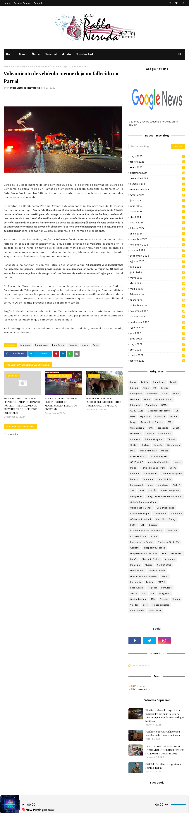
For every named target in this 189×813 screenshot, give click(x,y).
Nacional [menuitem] (51, 54)
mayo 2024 (157, 211)
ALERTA (176, 485)
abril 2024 (157, 217)
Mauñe (133, 559)
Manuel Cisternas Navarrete (23, 87)
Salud (165, 393)
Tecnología (162, 485)
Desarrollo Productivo (159, 410)
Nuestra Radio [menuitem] (85, 54)
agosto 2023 (157, 261)
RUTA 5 (161, 582)
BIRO (141, 490)
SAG (150, 428)
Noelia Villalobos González (143, 576)
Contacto (38, 3)
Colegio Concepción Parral (143, 502)
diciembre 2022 (157, 305)
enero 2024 (157, 233)
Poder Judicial (164, 479)
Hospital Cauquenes (154, 547)
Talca (150, 485)
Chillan (133, 445)
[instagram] (183, 3)
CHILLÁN (152, 490)
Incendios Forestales (158, 462)
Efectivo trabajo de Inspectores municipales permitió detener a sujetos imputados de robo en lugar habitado (164, 716)
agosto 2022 (157, 327)
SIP (152, 593)
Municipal (135, 565)
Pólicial (149, 582)
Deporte (150, 433)
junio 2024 (157, 206)
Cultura (145, 445)
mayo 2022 (157, 344)
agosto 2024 (157, 195)
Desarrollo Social (163, 399)
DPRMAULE (135, 433)
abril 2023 (157, 283)
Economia (159, 416)
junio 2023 (157, 272)
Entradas (139, 686)
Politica (173, 416)
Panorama (147, 479)
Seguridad (145, 416)
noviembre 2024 (157, 178)
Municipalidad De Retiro (153, 468)
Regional (152, 587)
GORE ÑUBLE (136, 462)
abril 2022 (157, 349)
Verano (176, 599)
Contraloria (176, 513)
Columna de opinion (172, 473)
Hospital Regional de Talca (143, 553)
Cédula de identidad (140, 519)
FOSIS (154, 536)
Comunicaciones (165, 508)
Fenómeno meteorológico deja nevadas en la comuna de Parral (162, 733)
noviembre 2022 (157, 311)
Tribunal (172, 439)
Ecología (158, 445)
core (145, 605)
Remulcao (166, 587)
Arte (132, 490)
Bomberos (25, 345)
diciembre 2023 (157, 239)
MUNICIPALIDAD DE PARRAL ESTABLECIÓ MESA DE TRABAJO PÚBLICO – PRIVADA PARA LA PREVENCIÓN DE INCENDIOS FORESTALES (22, 405)
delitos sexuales (160, 605)
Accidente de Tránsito (152, 422)
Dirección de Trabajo (165, 519)
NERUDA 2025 (164, 565)
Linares (177, 462)
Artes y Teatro (150, 473)
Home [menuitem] (10, 54)
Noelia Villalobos (157, 570)
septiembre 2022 (157, 322)
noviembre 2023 (157, 244)
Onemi (172, 468)
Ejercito (153, 525)
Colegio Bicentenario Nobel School (164, 496)
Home (7, 3)
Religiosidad (136, 485)
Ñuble (146, 388)
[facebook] (170, 3)
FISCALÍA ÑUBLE (138, 536)
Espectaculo (164, 433)
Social (176, 393)
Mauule (134, 479)
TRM (153, 599)
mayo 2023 (157, 277)
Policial (144, 382)
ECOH (133, 525)
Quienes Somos (21, 3)
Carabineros (41, 345)
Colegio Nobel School (141, 508)
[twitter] (176, 3)
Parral (25, 66)
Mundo (164, 450)
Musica (148, 565)
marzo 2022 (157, 355)
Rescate (134, 473)
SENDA (133, 593)
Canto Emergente (170, 490)
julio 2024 (157, 200)
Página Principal (12, 66)
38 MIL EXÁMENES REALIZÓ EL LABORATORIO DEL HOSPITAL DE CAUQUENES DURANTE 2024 (164, 750)
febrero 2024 (157, 228)
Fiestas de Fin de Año (169, 542)
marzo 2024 (157, 222)
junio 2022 (157, 338)
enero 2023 (157, 300)
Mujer (133, 468)
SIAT (144, 593)
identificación (137, 610)
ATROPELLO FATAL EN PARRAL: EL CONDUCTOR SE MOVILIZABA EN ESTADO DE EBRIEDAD (62, 404)
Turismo (164, 599)
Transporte (162, 428)
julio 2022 (157, 333)
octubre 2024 (157, 184)
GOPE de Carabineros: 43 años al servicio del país (163, 766)
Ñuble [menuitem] (36, 54)
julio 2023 (157, 266)
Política (165, 388)
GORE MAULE (136, 410)
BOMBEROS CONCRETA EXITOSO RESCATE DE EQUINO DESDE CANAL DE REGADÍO (103, 402)
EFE (143, 525)
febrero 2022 (157, 360)
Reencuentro (136, 587)
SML (170, 422)
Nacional (134, 399)
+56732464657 (140, 665)
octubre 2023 (157, 250)
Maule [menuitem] (23, 54)
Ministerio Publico (151, 559)
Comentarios (142, 689)
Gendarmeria (174, 445)
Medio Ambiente (148, 450)
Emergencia (58, 345)
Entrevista (171, 530)
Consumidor (160, 513)
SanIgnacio (164, 593)
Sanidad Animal (138, 599)
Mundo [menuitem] (66, 54)
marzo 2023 (157, 289)
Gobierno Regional (154, 439)
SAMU (164, 405)
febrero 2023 (157, 294)
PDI (155, 388)
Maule (85, 345)
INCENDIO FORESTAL (172, 553)
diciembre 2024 (157, 172)
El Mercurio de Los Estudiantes (146, 530)
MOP (132, 416)
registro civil (155, 610)
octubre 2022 (157, 316)
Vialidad (134, 605)
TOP (176, 410)
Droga (133, 422)
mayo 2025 (157, 156)
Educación (135, 405)
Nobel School (137, 570)
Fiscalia (73, 345)
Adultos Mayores (159, 456)
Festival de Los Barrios (141, 542)
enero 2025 (157, 167)
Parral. (165, 576)
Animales (135, 439)
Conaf (176, 428)
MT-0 (132, 450)
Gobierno (135, 547)
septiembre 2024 (157, 189)
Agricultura (151, 405)
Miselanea (170, 559)
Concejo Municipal (139, 513)
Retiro (147, 399)
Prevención (136, 582)
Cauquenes (136, 496)
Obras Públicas (138, 456)
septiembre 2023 (157, 255)
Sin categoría (137, 428)
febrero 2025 (157, 161)
